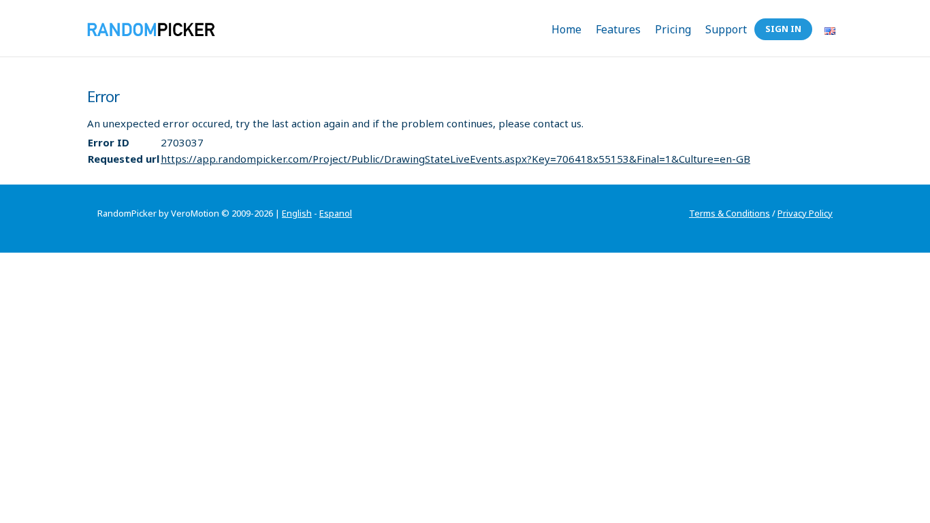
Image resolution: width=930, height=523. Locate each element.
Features (618, 29)
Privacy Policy (805, 213)
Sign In (783, 28)
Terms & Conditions (729, 213)
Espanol (335, 213)
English (297, 213)
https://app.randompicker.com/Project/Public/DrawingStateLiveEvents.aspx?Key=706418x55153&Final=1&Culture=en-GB (455, 158)
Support (726, 29)
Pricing (673, 29)
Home (566, 29)
